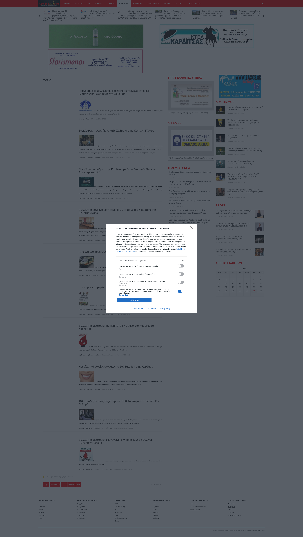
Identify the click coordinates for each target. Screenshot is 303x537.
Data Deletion (138, 309)
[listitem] (151, 260)
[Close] (192, 228)
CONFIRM (134, 300)
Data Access (151, 309)
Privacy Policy (165, 309)
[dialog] (151, 268)
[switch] (181, 265)
